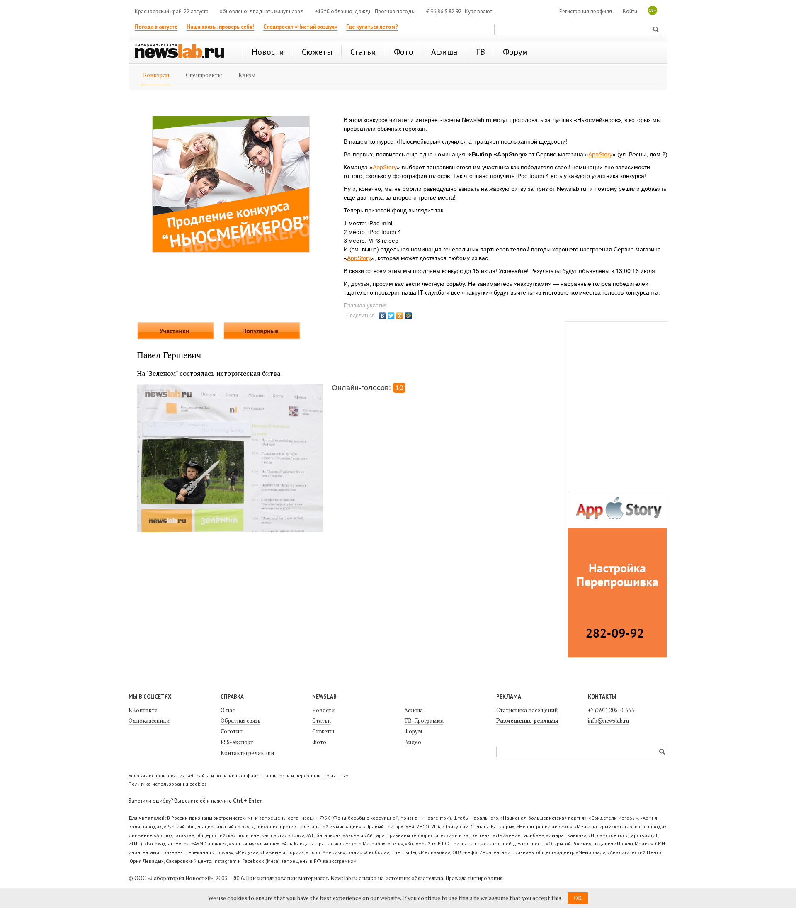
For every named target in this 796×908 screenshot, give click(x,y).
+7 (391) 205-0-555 (611, 710)
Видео (412, 742)
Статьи (321, 720)
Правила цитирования (473, 878)
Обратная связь (240, 720)
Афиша (413, 710)
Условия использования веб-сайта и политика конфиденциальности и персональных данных (238, 775)
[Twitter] (391, 315)
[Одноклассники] (400, 315)
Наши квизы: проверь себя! (220, 26)
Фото (319, 742)
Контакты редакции (247, 753)
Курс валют (478, 11)
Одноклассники (149, 720)
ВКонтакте (143, 710)
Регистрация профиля (585, 11)
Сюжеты (323, 731)
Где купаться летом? (372, 26)
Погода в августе (156, 26)
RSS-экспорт (237, 742)
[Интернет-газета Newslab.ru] (183, 52)
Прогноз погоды (395, 11)
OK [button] (578, 898)
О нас (228, 710)
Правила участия (365, 305)
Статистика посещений (527, 710)
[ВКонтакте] (382, 315)
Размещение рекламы (527, 720)
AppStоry (600, 154)
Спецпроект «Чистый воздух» (300, 26)
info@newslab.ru (608, 720)
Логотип (232, 731)
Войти (630, 11)
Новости (323, 710)
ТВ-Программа (424, 720)
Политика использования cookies (168, 784)
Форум (413, 731)
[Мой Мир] (408, 315)
